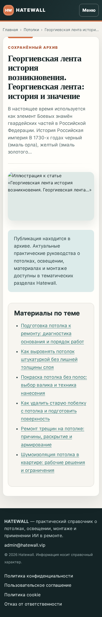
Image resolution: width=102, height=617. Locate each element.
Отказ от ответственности (33, 604)
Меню (88, 10)
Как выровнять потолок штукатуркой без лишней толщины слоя (49, 359)
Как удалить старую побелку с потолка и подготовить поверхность (53, 411)
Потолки (31, 29)
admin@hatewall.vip (24, 545)
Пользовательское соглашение (37, 585)
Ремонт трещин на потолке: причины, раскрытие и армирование (52, 436)
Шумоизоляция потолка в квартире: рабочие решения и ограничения (53, 462)
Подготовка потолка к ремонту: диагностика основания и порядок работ (52, 333)
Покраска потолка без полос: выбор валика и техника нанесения (54, 385)
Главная (10, 29)
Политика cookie (22, 594)
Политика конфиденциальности (38, 576)
